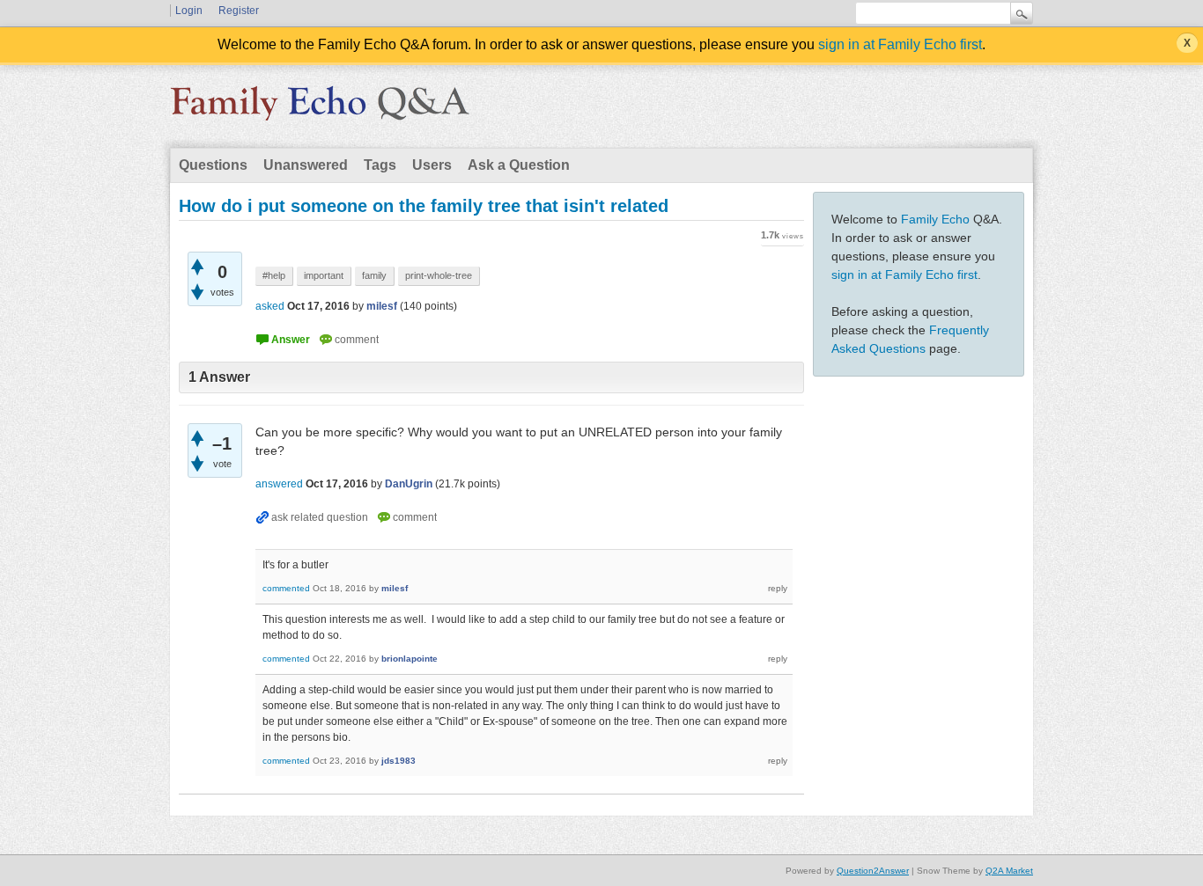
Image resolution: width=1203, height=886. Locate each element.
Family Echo (935, 219)
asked (269, 306)
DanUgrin (408, 484)
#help (273, 275)
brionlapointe (409, 658)
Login (189, 10)
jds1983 (398, 760)
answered (279, 484)
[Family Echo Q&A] (319, 109)
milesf (381, 306)
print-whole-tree (438, 275)
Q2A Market (1009, 870)
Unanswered (305, 164)
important (323, 275)
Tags (380, 164)
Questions (213, 164)
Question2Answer (873, 870)
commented (286, 588)
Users (432, 164)
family (374, 275)
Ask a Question (519, 164)
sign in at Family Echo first (900, 44)
